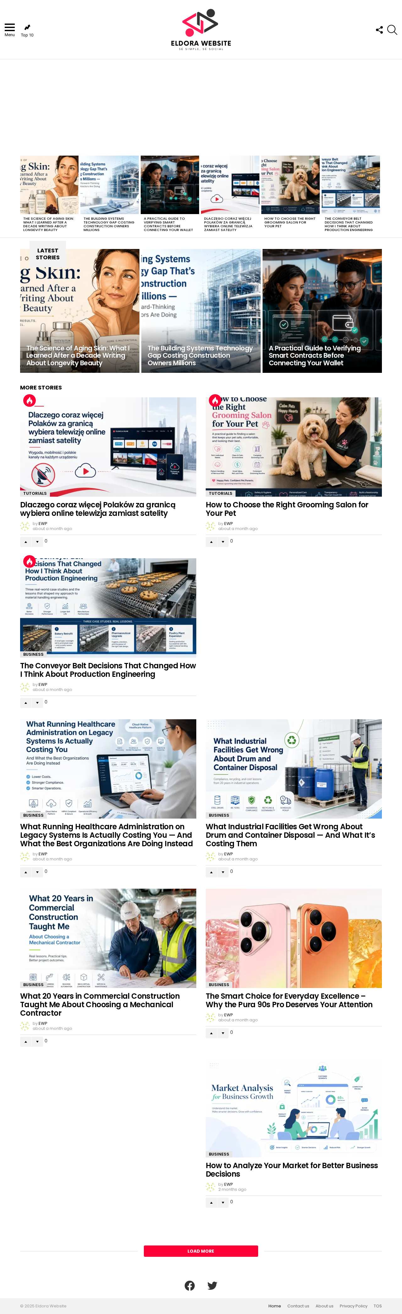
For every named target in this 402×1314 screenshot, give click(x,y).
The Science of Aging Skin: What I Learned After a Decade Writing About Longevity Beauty (48, 224)
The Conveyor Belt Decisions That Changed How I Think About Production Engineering (349, 224)
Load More (200, 1251)
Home (275, 1306)
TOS (378, 1306)
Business (33, 654)
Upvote (25, 542)
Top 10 (27, 35)
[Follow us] (379, 30)
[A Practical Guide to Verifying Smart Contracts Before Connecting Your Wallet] (170, 185)
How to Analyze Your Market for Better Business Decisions (292, 1169)
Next (379, 195)
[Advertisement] (201, 107)
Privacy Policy (353, 1306)
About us (325, 1306)
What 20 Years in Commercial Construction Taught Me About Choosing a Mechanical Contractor (100, 1004)
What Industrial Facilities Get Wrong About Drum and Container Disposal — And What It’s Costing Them (290, 835)
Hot (29, 400)
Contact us (298, 1306)
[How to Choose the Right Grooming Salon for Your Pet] (290, 185)
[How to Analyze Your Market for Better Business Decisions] (294, 1107)
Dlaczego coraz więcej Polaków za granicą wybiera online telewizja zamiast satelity (228, 224)
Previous (23, 195)
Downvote (37, 542)
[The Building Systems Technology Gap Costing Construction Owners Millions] (109, 185)
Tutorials (35, 493)
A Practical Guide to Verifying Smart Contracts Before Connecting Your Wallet (168, 224)
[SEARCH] (392, 30)
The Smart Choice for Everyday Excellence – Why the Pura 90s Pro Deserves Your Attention (289, 1000)
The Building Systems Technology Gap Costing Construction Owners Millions (109, 224)
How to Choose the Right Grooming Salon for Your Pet (290, 222)
